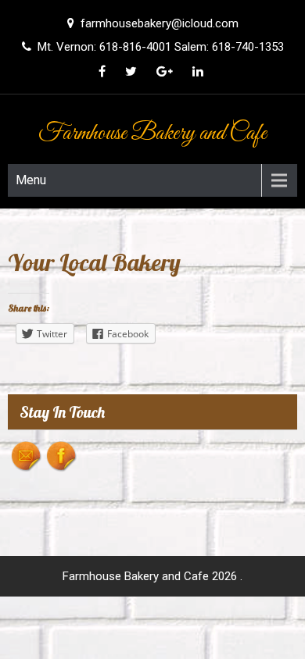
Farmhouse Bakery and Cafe (152, 133)
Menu (31, 180)
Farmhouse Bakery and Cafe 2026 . (152, 576)
